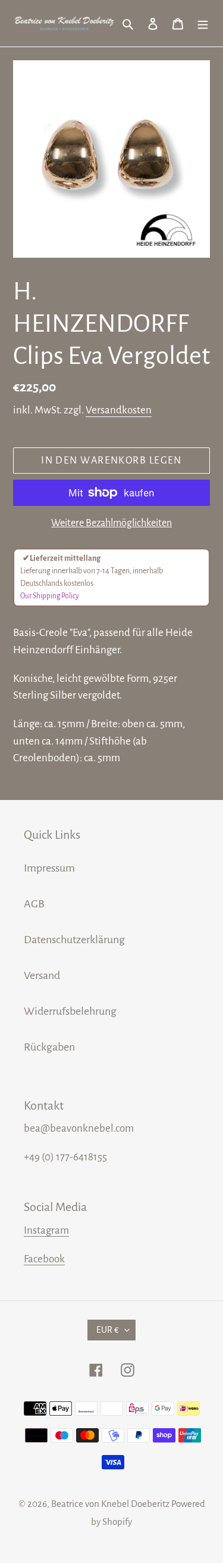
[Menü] (202, 23)
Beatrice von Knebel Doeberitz (110, 1504)
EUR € (107, 1330)
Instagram (46, 1230)
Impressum (49, 868)
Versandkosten (119, 410)
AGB (34, 904)
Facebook (44, 1259)
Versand (42, 975)
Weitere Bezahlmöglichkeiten (111, 523)
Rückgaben (49, 1047)
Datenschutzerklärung (74, 940)
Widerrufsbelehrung (70, 1011)
